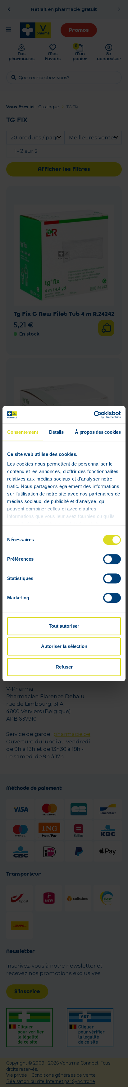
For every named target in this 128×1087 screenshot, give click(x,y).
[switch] (112, 559)
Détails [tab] (56, 432)
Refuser (64, 666)
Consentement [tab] (22, 432)
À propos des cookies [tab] (98, 432)
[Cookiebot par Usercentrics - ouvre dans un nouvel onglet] (93, 415)
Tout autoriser (64, 626)
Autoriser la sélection (64, 646)
